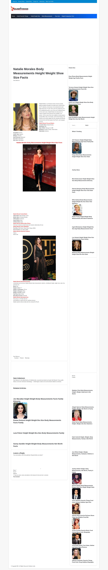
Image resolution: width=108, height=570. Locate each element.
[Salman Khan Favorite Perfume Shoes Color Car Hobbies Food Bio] (76, 513)
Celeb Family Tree (35, 16)
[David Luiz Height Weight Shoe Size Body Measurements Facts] (73, 100)
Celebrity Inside (32, 566)
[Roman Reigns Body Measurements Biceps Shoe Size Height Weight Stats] (77, 483)
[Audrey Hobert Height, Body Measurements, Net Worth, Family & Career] (80, 467)
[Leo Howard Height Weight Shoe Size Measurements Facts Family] (77, 235)
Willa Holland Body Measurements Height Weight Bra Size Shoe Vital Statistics (82, 201)
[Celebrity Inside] (19, 8)
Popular (73, 377)
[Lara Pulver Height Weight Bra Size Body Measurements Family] (20, 431)
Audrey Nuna (76, 170)
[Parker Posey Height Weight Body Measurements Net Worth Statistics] (77, 215)
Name (14, 470)
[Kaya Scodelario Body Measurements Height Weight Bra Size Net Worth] (73, 115)
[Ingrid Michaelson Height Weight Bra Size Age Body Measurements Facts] (76, 225)
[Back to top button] (9, 567)
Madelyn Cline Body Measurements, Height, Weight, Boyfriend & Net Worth (82, 392)
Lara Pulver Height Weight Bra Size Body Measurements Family (38, 433)
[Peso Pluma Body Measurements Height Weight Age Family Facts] (73, 74)
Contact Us (35, 1)
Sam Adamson (16, 80)
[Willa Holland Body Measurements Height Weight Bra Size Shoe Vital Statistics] (76, 198)
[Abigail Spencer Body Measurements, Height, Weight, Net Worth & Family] (80, 405)
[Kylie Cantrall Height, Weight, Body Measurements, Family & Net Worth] (80, 435)
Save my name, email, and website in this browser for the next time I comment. (31, 475)
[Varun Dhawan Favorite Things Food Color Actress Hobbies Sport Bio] (76, 498)
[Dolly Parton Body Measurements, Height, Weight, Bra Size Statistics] (77, 420)
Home (13, 16)
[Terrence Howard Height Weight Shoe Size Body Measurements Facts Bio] (74, 85)
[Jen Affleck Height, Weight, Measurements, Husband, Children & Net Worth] (80, 450)
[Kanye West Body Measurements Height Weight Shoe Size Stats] (77, 153)
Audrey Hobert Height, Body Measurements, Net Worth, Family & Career (82, 470)
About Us (15, 1)
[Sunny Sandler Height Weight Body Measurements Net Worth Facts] (20, 441)
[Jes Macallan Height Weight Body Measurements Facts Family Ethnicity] (20, 396)
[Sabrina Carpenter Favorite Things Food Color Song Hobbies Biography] (76, 558)
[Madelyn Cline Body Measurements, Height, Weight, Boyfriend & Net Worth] (80, 388)
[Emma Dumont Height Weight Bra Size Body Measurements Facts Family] (20, 418)
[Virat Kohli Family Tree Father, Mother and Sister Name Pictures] (76, 543)
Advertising (42, 1)
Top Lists (57, 16)
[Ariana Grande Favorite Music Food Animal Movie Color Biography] (76, 528)
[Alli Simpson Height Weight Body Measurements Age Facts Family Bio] (76, 138)
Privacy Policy (21, 1)
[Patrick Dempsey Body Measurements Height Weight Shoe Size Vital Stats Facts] (76, 187)
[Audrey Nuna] (80, 168)
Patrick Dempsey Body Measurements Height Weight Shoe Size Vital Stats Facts (83, 190)
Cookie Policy (29, 1)
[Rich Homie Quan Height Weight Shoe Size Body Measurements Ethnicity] (77, 177)
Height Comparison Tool (68, 16)
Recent (73, 375)
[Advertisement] (54, 30)
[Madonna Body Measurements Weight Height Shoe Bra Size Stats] (76, 250)
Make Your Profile (49, 1)
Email (14, 471)
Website (15, 473)
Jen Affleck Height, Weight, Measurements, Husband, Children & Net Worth (82, 453)
